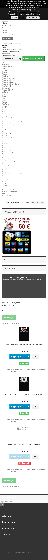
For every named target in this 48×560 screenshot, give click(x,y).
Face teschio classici (8, 78)
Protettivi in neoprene (8, 154)
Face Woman (6, 186)
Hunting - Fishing (7, 152)
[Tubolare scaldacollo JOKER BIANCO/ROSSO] (24, 334)
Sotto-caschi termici (8, 124)
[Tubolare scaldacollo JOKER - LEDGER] (24, 434)
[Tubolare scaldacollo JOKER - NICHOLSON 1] (24, 384)
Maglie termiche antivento (10, 134)
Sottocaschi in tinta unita (10, 118)
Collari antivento (7, 156)
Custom (4, 72)
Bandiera (4, 68)
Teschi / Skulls (6, 180)
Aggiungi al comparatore (36, 369)
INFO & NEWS (6, 196)
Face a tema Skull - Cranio (10, 84)
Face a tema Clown (8, 80)
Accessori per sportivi (9, 140)
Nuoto (3, 148)
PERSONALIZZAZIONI (9, 192)
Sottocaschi (5, 106)
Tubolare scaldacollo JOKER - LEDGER (24, 444)
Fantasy (4, 102)
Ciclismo (4, 146)
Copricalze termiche (8, 132)
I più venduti (11, 268)
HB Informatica (30, 556)
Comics (4, 96)
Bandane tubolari (7, 66)
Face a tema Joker (8, 82)
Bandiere (4, 110)
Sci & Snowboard (7, 144)
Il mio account (9, 522)
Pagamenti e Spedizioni (9, 190)
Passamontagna (7, 150)
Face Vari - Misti (7, 86)
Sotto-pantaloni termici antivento (12, 122)
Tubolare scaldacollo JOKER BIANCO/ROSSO (24, 344)
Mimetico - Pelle (7, 170)
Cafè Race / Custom (8, 178)
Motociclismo (6, 142)
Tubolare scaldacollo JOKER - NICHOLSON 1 (24, 394)
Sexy (3, 98)
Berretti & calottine (8, 138)
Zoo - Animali (6, 88)
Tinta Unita (5, 104)
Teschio (4, 74)
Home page (5, 64)
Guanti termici (6, 136)
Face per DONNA (7, 90)
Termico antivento (7, 120)
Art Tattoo (5, 92)
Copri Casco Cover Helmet (10, 162)
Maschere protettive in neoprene (12, 158)
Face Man (5, 76)
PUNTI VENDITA (7, 194)
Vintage (4, 172)
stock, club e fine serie (9, 160)
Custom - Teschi (7, 166)
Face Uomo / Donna (8, 108)
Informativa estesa (33, 17)
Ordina (4, 311)
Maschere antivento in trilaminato (12, 126)
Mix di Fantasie (7, 128)
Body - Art (5, 94)
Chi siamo (5, 188)
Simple (4, 100)
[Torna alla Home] (4, 202)
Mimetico (5, 70)
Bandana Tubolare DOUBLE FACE (13, 174)
